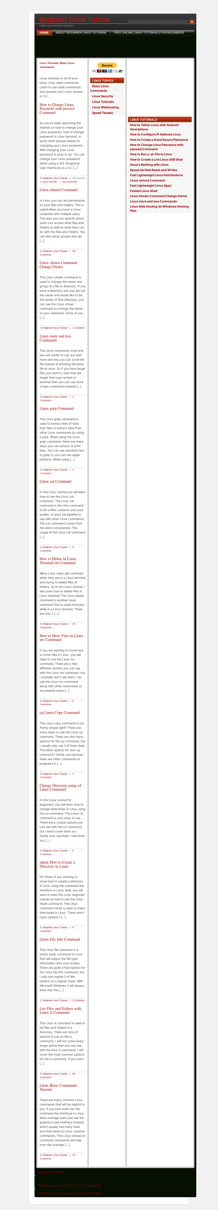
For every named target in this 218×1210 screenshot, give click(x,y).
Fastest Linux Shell (143, 191)
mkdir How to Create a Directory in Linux (57, 864)
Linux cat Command (55, 481)
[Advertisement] (115, 46)
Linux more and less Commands (55, 338)
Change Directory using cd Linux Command (60, 787)
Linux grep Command (57, 408)
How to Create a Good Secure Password (159, 139)
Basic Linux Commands (99, 88)
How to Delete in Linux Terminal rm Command (58, 560)
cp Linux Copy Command (60, 712)
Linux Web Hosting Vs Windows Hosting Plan (159, 208)
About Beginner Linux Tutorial (81, 32)
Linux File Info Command (60, 939)
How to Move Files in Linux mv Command (61, 637)
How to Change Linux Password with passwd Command (57, 108)
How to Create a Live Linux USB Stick (156, 159)
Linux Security (49, 181)
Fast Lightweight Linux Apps (150, 185)
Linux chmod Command (58, 189)
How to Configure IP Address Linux (155, 134)
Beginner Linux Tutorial (74, 20)
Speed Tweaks (102, 113)
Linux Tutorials (103, 101)
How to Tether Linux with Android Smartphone (154, 127)
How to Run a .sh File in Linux (151, 154)
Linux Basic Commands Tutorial (58, 1087)
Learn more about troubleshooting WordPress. (70, 1193)
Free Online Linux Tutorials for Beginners (149, 32)
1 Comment (78, 328)
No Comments (69, 181)
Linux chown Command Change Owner (58, 264)
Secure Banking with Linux (149, 164)
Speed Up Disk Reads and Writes (153, 170)
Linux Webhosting (105, 107)
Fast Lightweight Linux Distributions (156, 175)
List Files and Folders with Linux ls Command (60, 1010)
